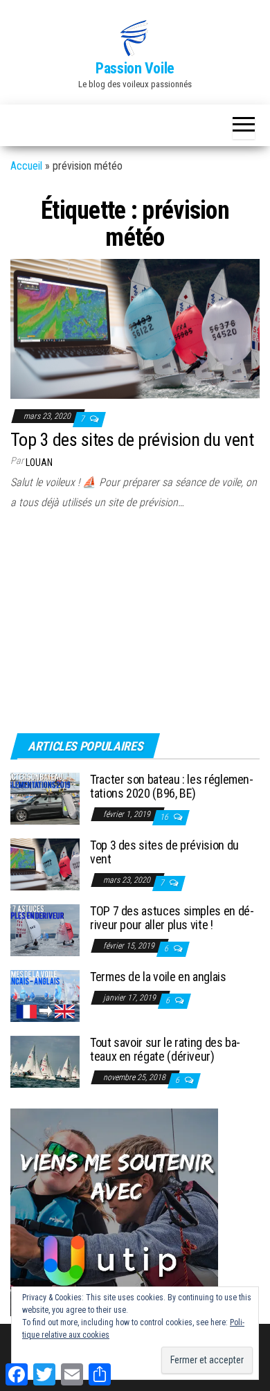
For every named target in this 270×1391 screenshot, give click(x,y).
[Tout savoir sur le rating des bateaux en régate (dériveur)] (45, 1061)
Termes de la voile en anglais (158, 976)
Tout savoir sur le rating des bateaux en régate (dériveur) (165, 1049)
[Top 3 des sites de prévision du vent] (135, 327)
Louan (39, 462)
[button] (135, 38)
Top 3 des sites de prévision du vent (131, 439)
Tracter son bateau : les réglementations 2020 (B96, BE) (171, 786)
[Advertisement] (96, 625)
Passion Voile (135, 68)
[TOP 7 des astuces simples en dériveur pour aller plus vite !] (45, 929)
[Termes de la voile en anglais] (45, 995)
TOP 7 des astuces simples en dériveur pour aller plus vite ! (172, 918)
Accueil (26, 165)
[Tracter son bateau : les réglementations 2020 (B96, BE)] (45, 798)
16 (165, 817)
